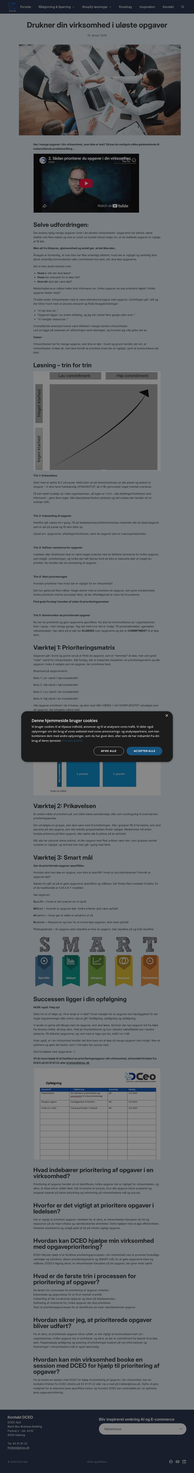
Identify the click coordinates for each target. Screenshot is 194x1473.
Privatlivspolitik (73, 740)
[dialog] (97, 736)
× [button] (166, 715)
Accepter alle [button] (144, 751)
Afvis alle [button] (109, 751)
